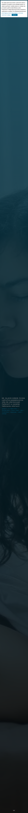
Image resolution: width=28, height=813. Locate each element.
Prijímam (14, 14)
